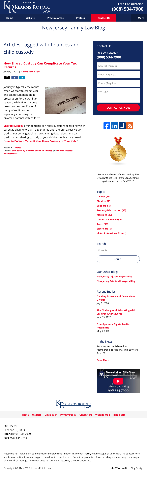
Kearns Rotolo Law (41, 468)
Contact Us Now (118, 107)
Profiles (80, 18)
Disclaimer (51, 414)
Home (9, 18)
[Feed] (129, 125)
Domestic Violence (109, 219)
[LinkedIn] (114, 125)
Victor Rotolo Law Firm (111, 233)
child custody (18, 150)
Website (30, 18)
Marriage (104, 214)
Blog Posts (119, 414)
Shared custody (13, 125)
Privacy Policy (68, 414)
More (141, 18)
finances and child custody (39, 150)
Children (104, 201)
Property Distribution (111, 210)
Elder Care (104, 228)
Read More (103, 360)
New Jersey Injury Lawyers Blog (114, 276)
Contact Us (103, 18)
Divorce (17, 147)
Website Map (102, 414)
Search (118, 259)
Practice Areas (55, 18)
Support (104, 205)
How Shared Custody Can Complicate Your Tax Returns (40, 65)
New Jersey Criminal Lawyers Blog (116, 281)
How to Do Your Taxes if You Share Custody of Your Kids (40, 141)
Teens (102, 224)
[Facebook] (107, 125)
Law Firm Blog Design (127, 468)
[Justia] (122, 125)
